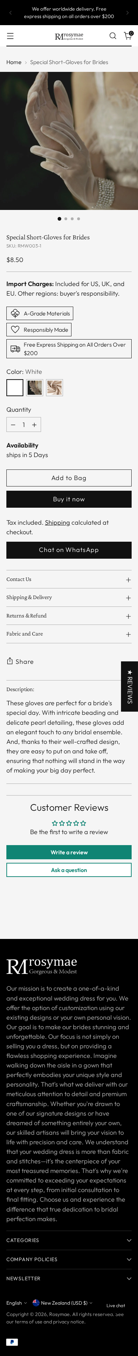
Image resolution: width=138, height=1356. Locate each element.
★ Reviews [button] (130, 687)
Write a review (69, 852)
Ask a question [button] (69, 869)
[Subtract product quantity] (13, 424)
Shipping (57, 522)
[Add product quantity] (34, 424)
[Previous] (10, 12)
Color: (24, 372)
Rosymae (59, 1314)
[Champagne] (54, 387)
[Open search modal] (112, 36)
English (14, 1303)
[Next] (127, 12)
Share (25, 661)
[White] (14, 387)
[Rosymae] (69, 35)
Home (14, 61)
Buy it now (69, 499)
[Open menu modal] (10, 36)
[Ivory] (34, 387)
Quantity (18, 409)
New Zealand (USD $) (64, 1303)
